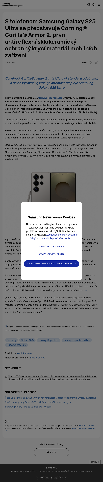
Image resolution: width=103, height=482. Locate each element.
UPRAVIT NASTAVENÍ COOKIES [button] (52, 254)
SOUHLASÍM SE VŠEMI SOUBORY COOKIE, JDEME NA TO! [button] (51, 264)
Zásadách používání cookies (56, 238)
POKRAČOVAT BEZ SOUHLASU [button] (52, 246)
